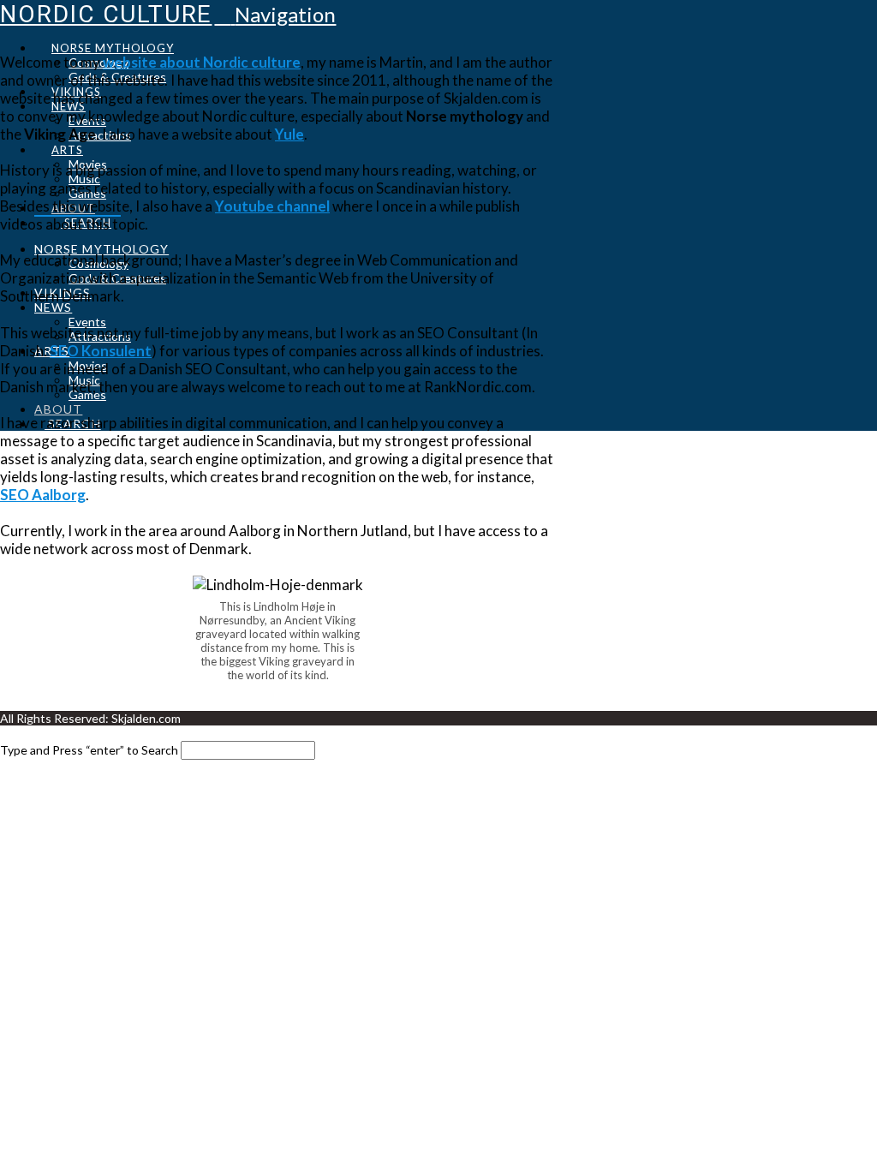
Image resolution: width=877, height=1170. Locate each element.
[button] (275, 14)
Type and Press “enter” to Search (89, 750)
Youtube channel (272, 206)
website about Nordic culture (202, 62)
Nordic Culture (106, 14)
